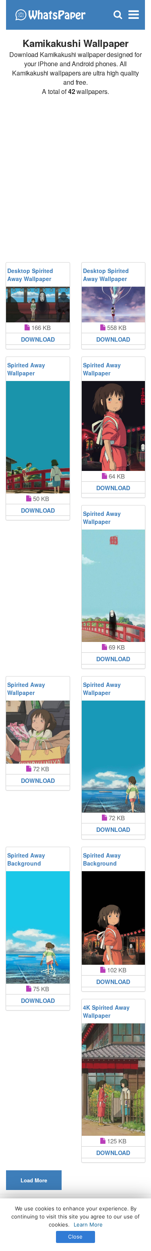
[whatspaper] (50, 13)
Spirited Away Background (26, 859)
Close (75, 1236)
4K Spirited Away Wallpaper (106, 1011)
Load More (34, 1180)
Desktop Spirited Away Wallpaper (30, 275)
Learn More (88, 1224)
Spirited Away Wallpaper (26, 369)
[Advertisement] (75, 179)
